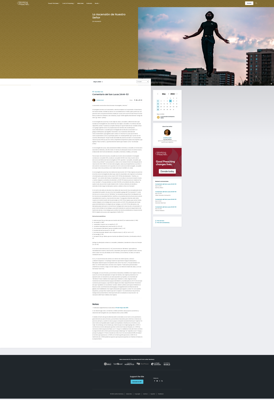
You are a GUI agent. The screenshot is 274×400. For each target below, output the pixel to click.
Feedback (161, 394)
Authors (145, 394)
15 (167, 104)
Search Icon (256, 3)
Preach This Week (53, 3)
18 (176, 104)
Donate (249, 3)
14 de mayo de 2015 (122, 308)
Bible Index (80, 3)
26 (158, 109)
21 (164, 106)
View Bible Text (98, 92)
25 (176, 106)
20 (161, 106)
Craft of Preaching (68, 3)
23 (170, 106)
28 (164, 109)
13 (161, 104)
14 (164, 104)
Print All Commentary (163, 222)
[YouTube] (157, 380)
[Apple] (159, 380)
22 (167, 106)
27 (161, 109)
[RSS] (162, 380)
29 (167, 109)
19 (158, 106)
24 (173, 106)
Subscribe (129, 394)
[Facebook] (154, 380)
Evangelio (139, 81)
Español (153, 394)
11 (176, 101)
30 (170, 109)
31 (173, 109)
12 (158, 104)
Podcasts (89, 3)
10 (173, 101)
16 (170, 104)
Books (97, 3)
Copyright (137, 394)
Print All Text (160, 221)
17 (173, 104)
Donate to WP (137, 382)
